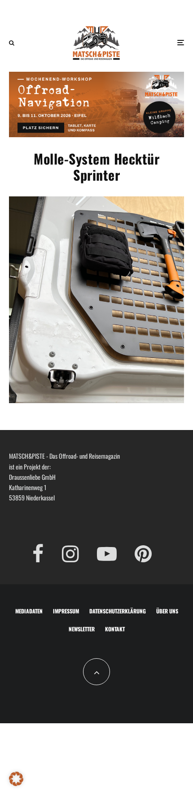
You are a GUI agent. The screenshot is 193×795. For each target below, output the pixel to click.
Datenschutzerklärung (117, 611)
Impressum (66, 611)
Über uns (167, 611)
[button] (16, 779)
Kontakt (115, 629)
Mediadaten (29, 611)
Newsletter (82, 629)
